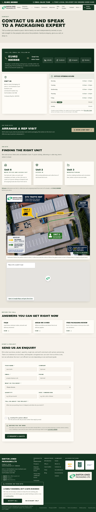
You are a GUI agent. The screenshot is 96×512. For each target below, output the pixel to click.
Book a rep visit (83, 130)
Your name (10, 365)
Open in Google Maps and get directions (20, 299)
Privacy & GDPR (53, 508)
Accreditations (59, 470)
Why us (46, 464)
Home (19, 7)
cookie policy (9, 496)
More (77, 7)
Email (8, 374)
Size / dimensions (46, 392)
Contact (71, 7)
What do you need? (13, 383)
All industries (47, 461)
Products (37, 7)
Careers (57, 476)
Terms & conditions (72, 508)
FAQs (45, 470)
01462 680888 (11, 2)
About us (57, 464)
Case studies (47, 467)
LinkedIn (49, 60)
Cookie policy (62, 508)
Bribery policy (82, 508)
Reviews (87, 60)
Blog (45, 473)
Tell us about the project (17, 401)
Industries (52, 7)
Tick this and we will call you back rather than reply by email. (24, 419)
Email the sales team (35, 58)
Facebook (61, 60)
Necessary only (32, 500)
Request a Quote (17, 436)
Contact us (58, 467)
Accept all (13, 500)
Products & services (37, 460)
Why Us (58, 7)
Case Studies (64, 7)
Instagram (74, 60)
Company (42, 365)
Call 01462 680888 (52, 430)
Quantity (8, 392)
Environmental (59, 473)
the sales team (88, 110)
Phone (41, 374)
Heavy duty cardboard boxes (37, 476)
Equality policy (91, 508)
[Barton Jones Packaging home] (9, 7)
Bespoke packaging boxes (36, 469)
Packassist (44, 7)
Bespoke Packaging (25, 7)
